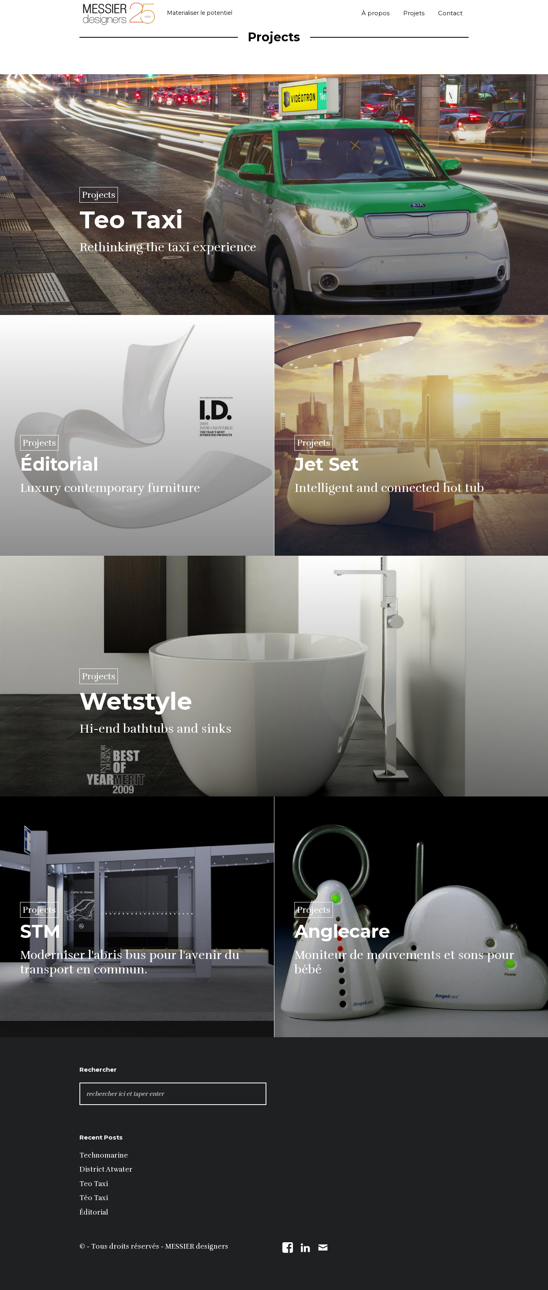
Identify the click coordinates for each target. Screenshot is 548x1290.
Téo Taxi (93, 1198)
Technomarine (103, 1155)
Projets (413, 13)
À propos (375, 13)
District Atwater (105, 1169)
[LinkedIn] (305, 1246)
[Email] (323, 1246)
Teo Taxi (93, 1184)
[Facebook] (288, 1246)
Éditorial (93, 1212)
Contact (450, 13)
